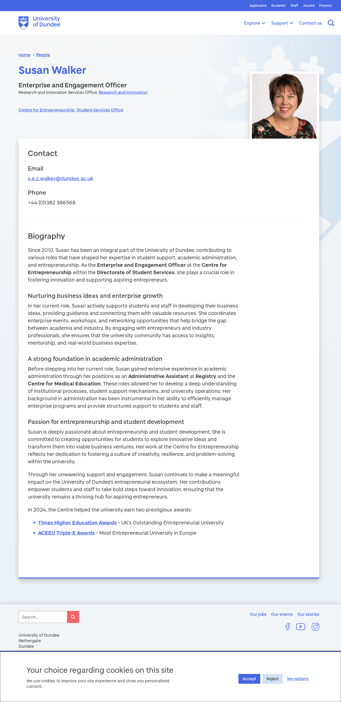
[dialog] (170, 676)
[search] (73, 617)
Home (24, 54)
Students (278, 5)
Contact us (310, 23)
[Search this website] (331, 23)
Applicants (258, 5)
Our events (282, 614)
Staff (294, 5)
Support (279, 23)
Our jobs (258, 614)
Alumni (309, 5)
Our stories (308, 614)
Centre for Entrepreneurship (47, 110)
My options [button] (298, 678)
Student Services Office (100, 110)
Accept (249, 678)
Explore (252, 23)
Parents (325, 5)
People (43, 54)
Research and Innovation (123, 92)
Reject (273, 678)
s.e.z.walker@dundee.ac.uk (60, 178)
